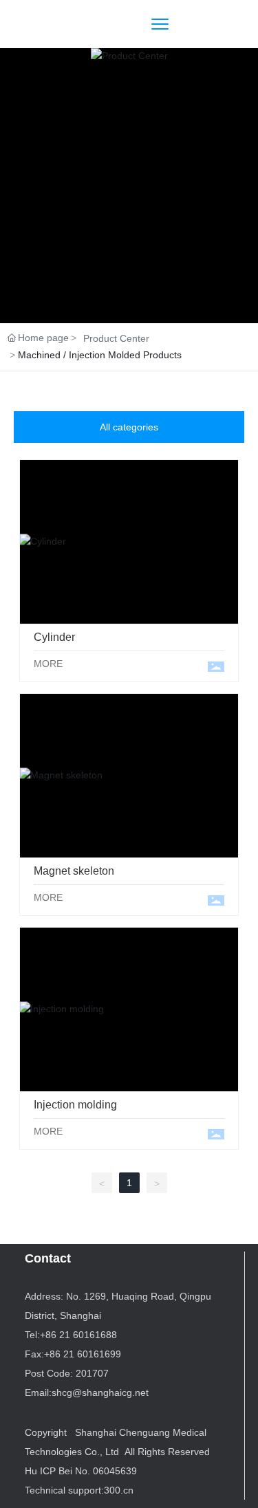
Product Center (116, 338)
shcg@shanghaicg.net (100, 1392)
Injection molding (129, 1008)
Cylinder (129, 541)
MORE (48, 663)
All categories (129, 427)
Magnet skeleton (129, 774)
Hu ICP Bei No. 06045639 (81, 1470)
